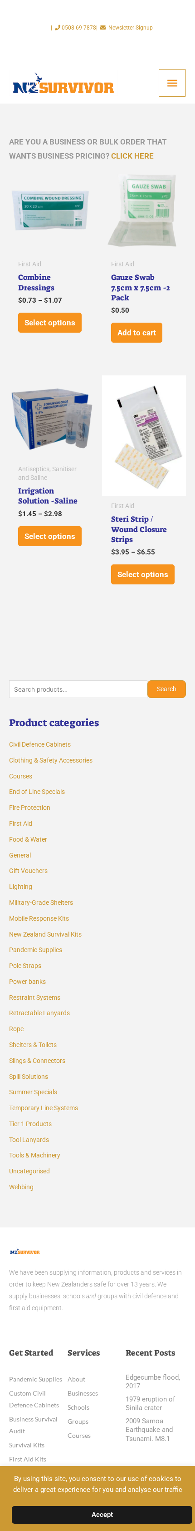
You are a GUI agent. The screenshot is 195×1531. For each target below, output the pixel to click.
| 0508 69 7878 (73, 28)
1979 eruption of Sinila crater (150, 1403)
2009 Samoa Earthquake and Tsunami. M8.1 (149, 1430)
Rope (16, 1028)
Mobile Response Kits (39, 918)
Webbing (21, 1187)
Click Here (132, 155)
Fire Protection (29, 807)
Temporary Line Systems (43, 1108)
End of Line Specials (37, 791)
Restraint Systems (34, 997)
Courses (20, 776)
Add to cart (136, 332)
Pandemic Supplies (35, 949)
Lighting (20, 886)
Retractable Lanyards (39, 1013)
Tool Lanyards (29, 1139)
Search (166, 689)
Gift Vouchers (28, 870)
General (20, 855)
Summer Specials (33, 1092)
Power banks (27, 981)
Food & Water (28, 839)
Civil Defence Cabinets (40, 744)
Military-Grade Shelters (41, 902)
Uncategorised (29, 1171)
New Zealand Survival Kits (45, 934)
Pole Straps (25, 965)
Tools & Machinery (34, 1155)
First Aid (20, 823)
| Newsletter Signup (124, 28)
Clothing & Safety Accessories (51, 760)
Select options (49, 322)
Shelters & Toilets (33, 1044)
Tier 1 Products (30, 1123)
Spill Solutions (28, 1076)
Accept (102, 1515)
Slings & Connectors (37, 1060)
